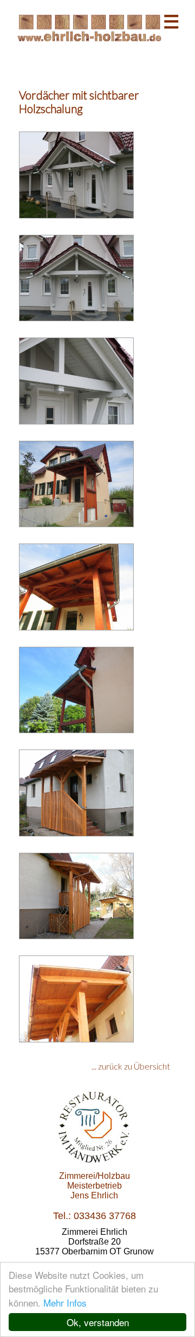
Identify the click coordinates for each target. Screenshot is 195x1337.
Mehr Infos (65, 1302)
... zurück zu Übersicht (131, 1066)
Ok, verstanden (98, 1322)
